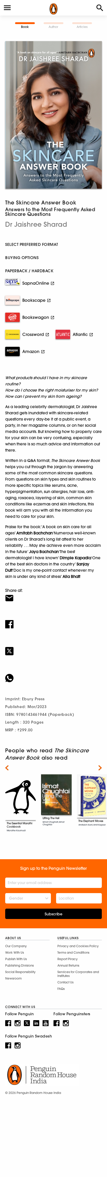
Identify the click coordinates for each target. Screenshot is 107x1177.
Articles (82, 27)
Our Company (16, 946)
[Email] (53, 594)
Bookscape (33, 300)
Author (53, 27)
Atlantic (80, 334)
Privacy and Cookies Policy (78, 946)
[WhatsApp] (53, 674)
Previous (7, 767)
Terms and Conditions (73, 952)
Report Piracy (67, 959)
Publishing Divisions (19, 965)
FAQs (61, 989)
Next (100, 767)
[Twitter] (53, 647)
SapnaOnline (35, 283)
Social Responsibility (20, 972)
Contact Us (65, 982)
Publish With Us (16, 959)
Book (25, 27)
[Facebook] (53, 620)
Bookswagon (35, 317)
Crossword (33, 334)
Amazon (30, 351)
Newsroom (13, 978)
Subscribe (53, 914)
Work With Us (14, 952)
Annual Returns (68, 965)
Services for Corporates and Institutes (78, 974)
